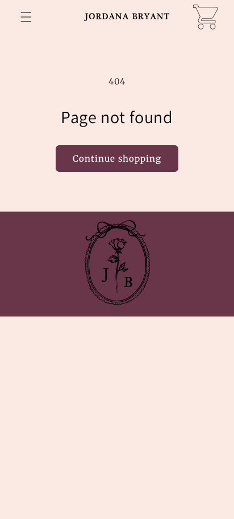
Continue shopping (117, 158)
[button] (26, 17)
